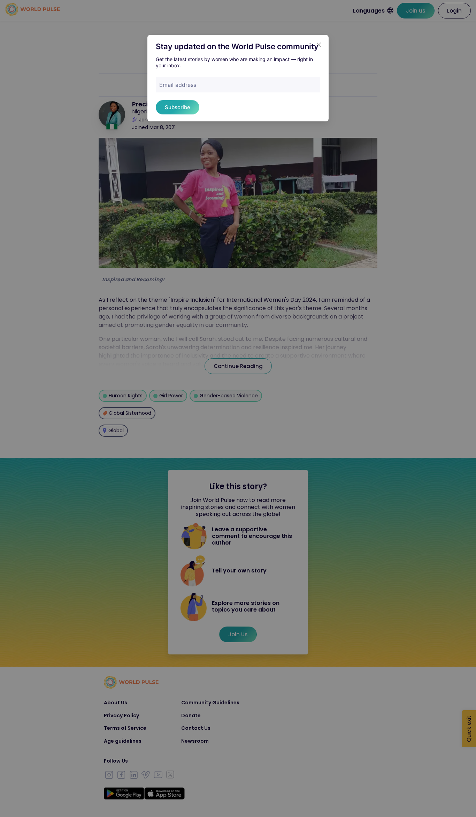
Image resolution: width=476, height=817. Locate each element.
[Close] (318, 44)
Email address (177, 84)
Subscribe (177, 107)
